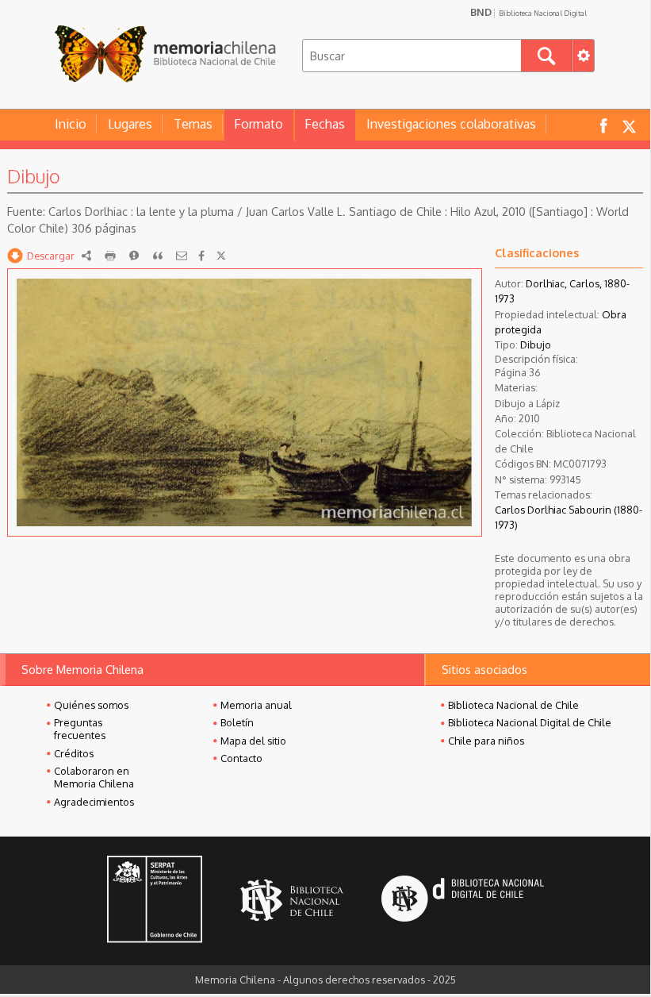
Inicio (70, 124)
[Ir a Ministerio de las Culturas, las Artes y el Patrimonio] (154, 901)
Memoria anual (256, 705)
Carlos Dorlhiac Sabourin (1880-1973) (568, 517)
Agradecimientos (94, 801)
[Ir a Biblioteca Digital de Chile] (462, 900)
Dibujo (535, 344)
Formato (258, 124)
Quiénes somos (91, 705)
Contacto (241, 758)
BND (528, 12)
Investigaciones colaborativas (451, 124)
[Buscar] (546, 55)
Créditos (74, 753)
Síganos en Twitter (629, 125)
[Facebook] (201, 256)
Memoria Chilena (165, 53)
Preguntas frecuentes (79, 728)
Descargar (51, 255)
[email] (182, 256)
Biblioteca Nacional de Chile (513, 705)
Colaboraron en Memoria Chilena (94, 777)
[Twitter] (221, 256)
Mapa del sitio (253, 740)
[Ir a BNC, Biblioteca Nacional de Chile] (291, 900)
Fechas (324, 124)
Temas (193, 124)
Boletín (237, 722)
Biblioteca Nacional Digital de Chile (529, 722)
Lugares (130, 124)
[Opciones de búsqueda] (583, 55)
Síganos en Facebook (603, 125)
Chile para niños (486, 740)
